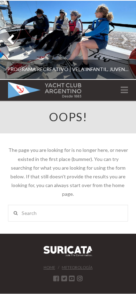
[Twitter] (64, 278)
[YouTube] (72, 278)
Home (49, 267)
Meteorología (77, 267)
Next (121, 40)
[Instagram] (80, 278)
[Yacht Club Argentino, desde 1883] (44, 90)
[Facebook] (56, 278)
